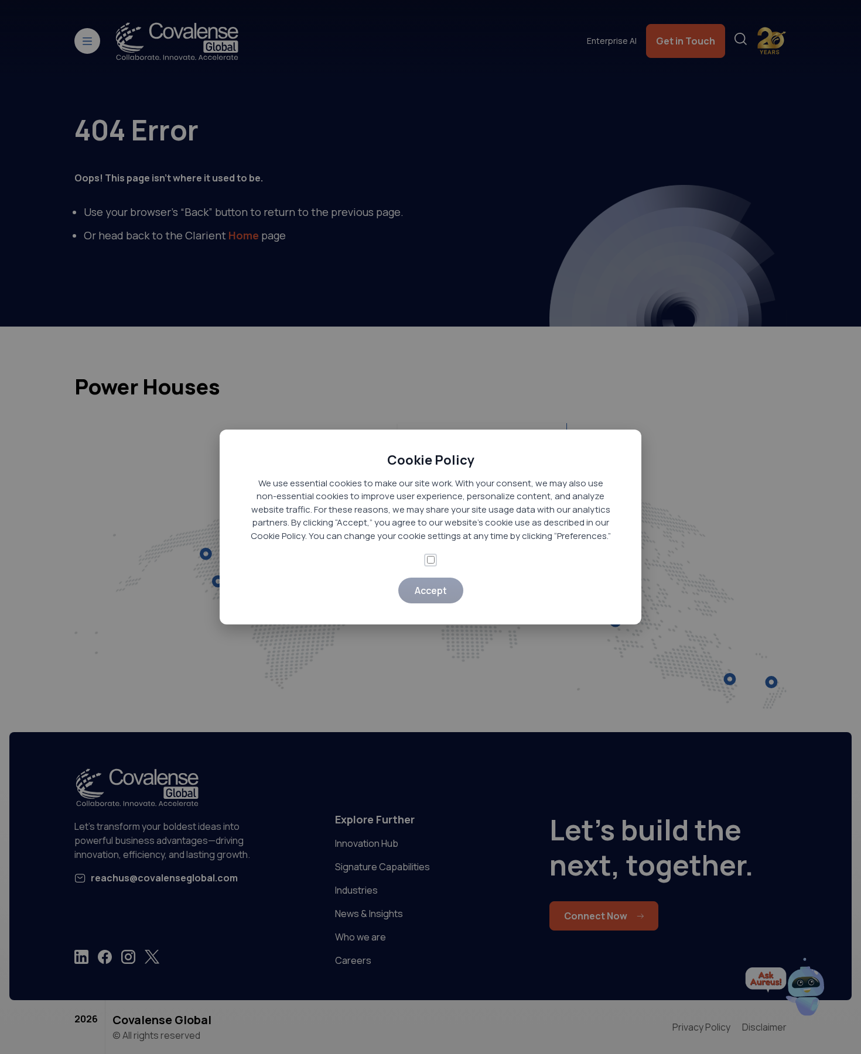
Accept (431, 590)
